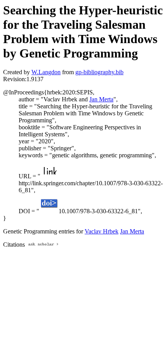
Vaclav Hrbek (101, 231)
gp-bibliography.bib (99, 72)
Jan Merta (101, 99)
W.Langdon (46, 72)
